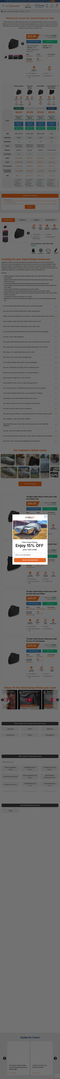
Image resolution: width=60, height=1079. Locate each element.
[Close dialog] (45, 516)
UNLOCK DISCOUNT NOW (30, 560)
